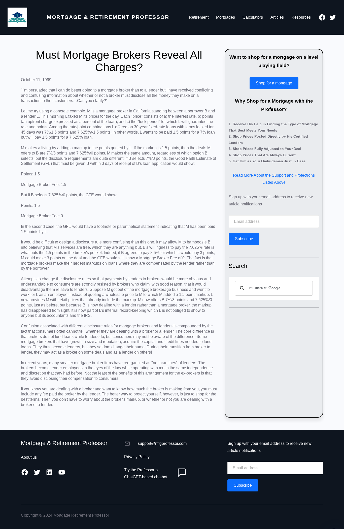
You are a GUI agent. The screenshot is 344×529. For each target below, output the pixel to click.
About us (29, 457)
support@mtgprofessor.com (162, 443)
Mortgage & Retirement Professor (108, 17)
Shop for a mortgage (274, 83)
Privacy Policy (137, 457)
